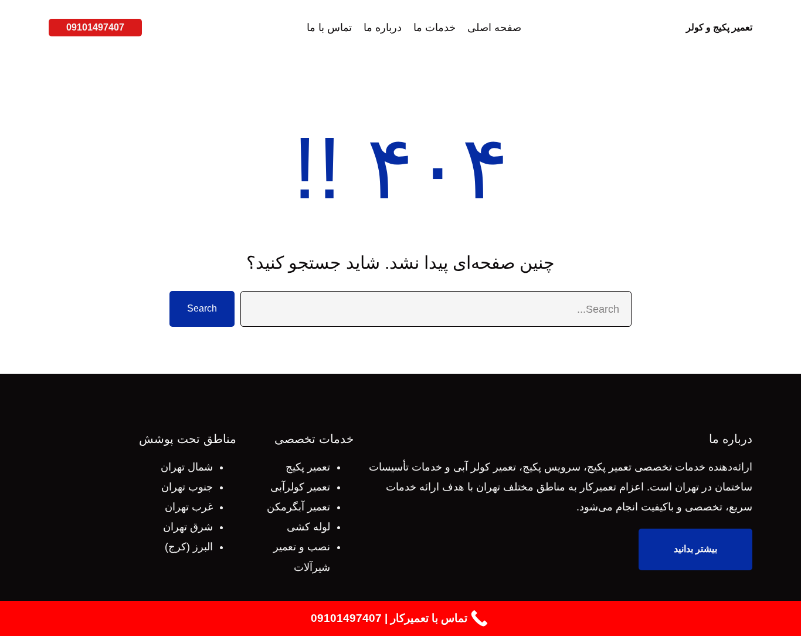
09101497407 (95, 27)
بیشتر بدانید (695, 549)
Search (202, 308)
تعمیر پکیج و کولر (719, 27)
